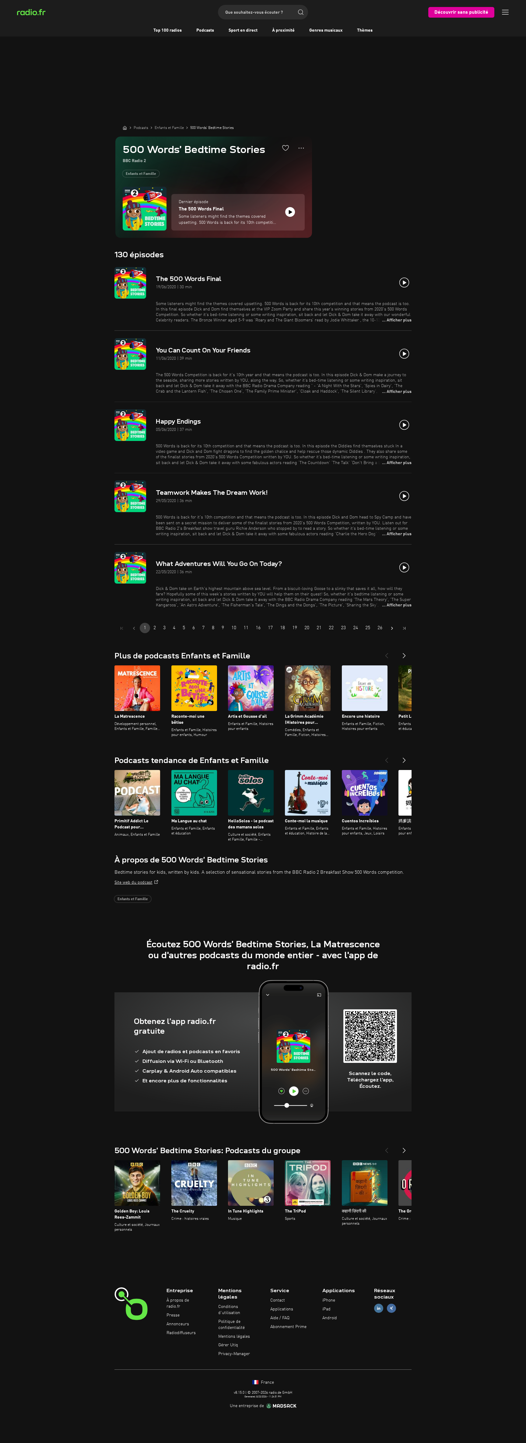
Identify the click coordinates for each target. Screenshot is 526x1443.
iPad (326, 1309)
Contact (277, 1300)
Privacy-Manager (234, 1354)
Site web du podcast (133, 882)
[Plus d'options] (301, 148)
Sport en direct (243, 30)
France (267, 1382)
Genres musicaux (325, 30)
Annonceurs (178, 1324)
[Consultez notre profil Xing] (391, 1308)
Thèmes (365, 30)
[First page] (122, 628)
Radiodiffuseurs (181, 1333)
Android (329, 1318)
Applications (281, 1309)
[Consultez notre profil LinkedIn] (378, 1308)
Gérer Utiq (228, 1345)
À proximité (283, 30)
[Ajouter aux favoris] (285, 148)
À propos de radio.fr (178, 1303)
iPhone (328, 1300)
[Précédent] (386, 653)
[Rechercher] (300, 12)
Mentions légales (234, 1336)
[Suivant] (404, 653)
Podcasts (205, 30)
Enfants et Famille (141, 174)
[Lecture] (290, 212)
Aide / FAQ (279, 1318)
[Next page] (392, 628)
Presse (173, 1315)
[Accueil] (124, 127)
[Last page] (404, 628)
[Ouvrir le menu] (505, 12)
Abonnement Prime (288, 1327)
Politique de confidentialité (231, 1325)
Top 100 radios (167, 30)
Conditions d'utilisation (229, 1310)
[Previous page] (134, 628)
